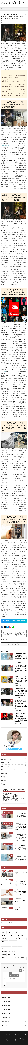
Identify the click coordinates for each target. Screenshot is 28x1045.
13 (14, 975)
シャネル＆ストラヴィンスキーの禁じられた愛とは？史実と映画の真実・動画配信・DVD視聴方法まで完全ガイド (20, 816)
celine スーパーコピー (8, 797)
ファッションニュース (9, 769)
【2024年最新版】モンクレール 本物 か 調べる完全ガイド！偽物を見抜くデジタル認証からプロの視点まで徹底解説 (21, 692)
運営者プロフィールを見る (14, 749)
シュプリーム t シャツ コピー (10, 796)
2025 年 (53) (6, 1001)
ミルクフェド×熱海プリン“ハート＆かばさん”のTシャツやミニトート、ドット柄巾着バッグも (21, 883)
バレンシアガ (23, 938)
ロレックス (21, 935)
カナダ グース (14, 938)
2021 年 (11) (6, 1017)
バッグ (6, 766)
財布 (5, 780)
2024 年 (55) (6, 1005)
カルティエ (5, 941)
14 (17, 975)
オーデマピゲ (5, 948)
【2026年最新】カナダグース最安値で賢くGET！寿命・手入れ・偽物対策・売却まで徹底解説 (21, 657)
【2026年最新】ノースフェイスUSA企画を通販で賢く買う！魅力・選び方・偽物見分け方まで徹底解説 (21, 680)
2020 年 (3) (6, 1021)
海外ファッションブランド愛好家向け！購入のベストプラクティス (11, 3)
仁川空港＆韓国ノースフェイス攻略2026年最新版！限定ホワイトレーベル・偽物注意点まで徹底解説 (21, 669)
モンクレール (5, 938)
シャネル (14, 935)
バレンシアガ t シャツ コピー (10, 794)
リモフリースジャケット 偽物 (10, 795)
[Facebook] (2, 627)
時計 (5, 773)
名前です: (5, 746)
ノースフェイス (6, 935)
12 (10, 975)
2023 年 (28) (6, 1009)
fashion (10, 932)
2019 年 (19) (6, 1026)
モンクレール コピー (8, 793)
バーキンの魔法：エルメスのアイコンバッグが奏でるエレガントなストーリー (20, 893)
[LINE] (13, 627)
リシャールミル (12, 954)
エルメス (17, 932)
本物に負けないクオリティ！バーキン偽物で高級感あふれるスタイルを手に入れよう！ (13, 958)
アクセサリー (7, 759)
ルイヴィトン (13, 941)
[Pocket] (10, 627)
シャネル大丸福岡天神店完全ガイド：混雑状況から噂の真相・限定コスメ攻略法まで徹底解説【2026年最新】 (20, 848)
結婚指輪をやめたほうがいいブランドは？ (11, 951)
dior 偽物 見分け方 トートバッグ (21, 873)
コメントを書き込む (14, 644)
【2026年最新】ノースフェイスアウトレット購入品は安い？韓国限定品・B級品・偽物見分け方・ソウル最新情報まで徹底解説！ (21, 717)
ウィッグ (6, 762)
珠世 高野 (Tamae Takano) (13, 20)
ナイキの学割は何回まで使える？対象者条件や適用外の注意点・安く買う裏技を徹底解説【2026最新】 (20, 827)
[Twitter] (5, 627)
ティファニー (14, 948)
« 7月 (4, 985)
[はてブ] (7, 627)
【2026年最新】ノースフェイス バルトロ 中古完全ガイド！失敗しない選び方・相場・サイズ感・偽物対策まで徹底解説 (21, 704)
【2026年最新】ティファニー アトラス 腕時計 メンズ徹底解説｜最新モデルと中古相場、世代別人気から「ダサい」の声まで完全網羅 (21, 837)
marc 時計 (17, 909)
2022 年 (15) (6, 1013)
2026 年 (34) (6, 997)
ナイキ (4, 932)
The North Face (5, 145)
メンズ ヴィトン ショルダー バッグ (21, 901)
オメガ (4, 954)
